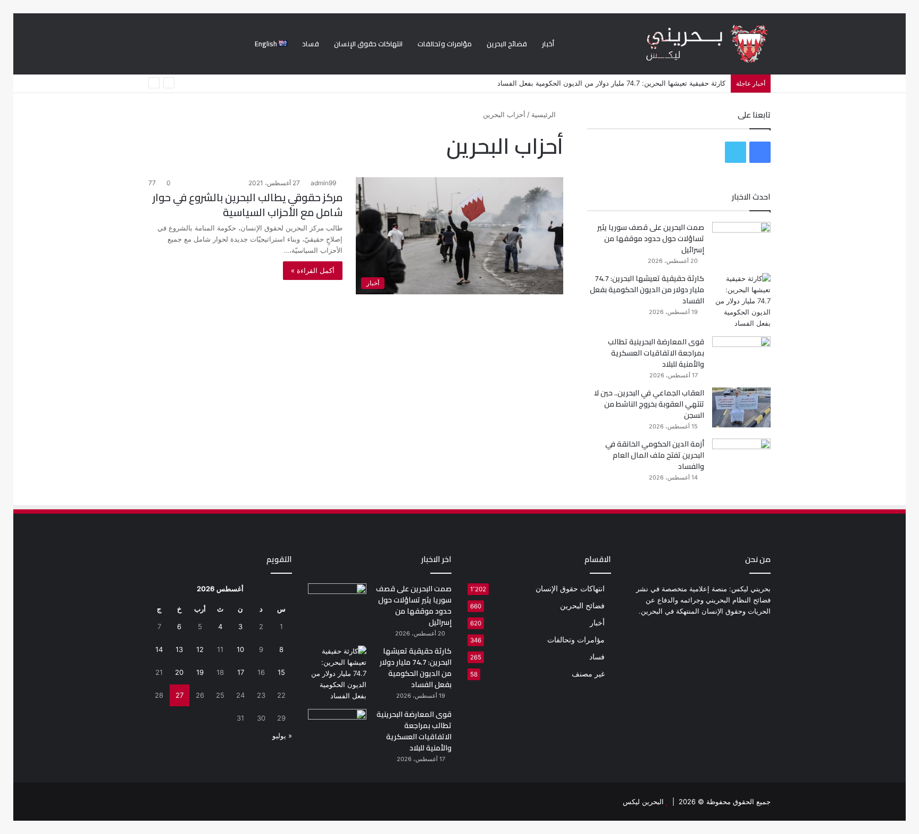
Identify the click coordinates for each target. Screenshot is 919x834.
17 (240, 672)
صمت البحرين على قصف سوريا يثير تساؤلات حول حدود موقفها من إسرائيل (650, 238)
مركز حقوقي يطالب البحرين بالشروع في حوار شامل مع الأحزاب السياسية (247, 204)
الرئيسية (544, 114)
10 (240, 649)
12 (200, 649)
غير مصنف (588, 674)
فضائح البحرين (507, 43)
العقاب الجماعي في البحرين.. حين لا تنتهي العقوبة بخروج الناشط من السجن (649, 404)
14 (159, 649)
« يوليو (282, 735)
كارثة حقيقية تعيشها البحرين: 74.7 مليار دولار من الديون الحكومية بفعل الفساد (611, 83)
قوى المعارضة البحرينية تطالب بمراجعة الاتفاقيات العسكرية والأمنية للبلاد (656, 353)
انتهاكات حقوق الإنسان (368, 43)
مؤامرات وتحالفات (444, 43)
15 (281, 672)
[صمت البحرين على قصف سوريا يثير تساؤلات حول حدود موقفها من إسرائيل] (741, 242)
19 (200, 672)
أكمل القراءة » (313, 270)
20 (179, 672)
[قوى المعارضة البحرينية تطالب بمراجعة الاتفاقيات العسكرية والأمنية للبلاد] (741, 356)
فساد (310, 43)
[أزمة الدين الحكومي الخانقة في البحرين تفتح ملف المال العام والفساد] (741, 458)
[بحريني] (689, 44)
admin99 (323, 183)
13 (179, 649)
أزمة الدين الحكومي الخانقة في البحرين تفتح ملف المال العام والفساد (654, 455)
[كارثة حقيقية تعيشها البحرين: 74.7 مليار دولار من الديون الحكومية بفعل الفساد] (741, 301)
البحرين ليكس (643, 801)
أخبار (548, 43)
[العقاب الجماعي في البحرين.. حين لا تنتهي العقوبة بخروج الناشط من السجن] (741, 407)
